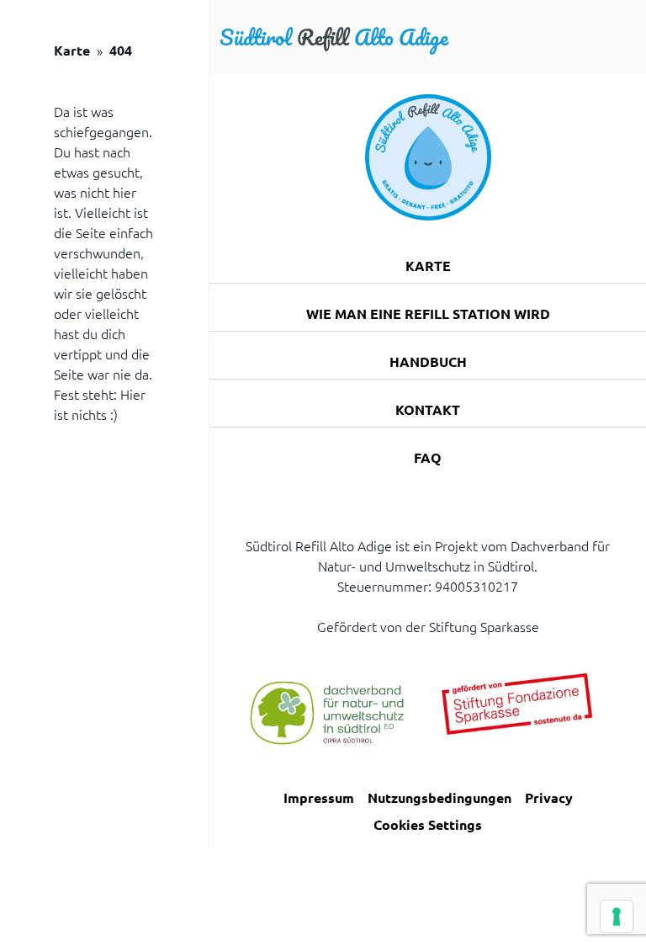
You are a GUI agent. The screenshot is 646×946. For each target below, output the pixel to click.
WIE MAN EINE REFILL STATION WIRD (428, 313)
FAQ (428, 457)
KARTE (428, 265)
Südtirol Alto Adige (334, 37)
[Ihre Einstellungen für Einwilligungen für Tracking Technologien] (617, 917)
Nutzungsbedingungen (439, 797)
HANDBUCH (428, 361)
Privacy (549, 797)
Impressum (318, 797)
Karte (72, 50)
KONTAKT (427, 409)
